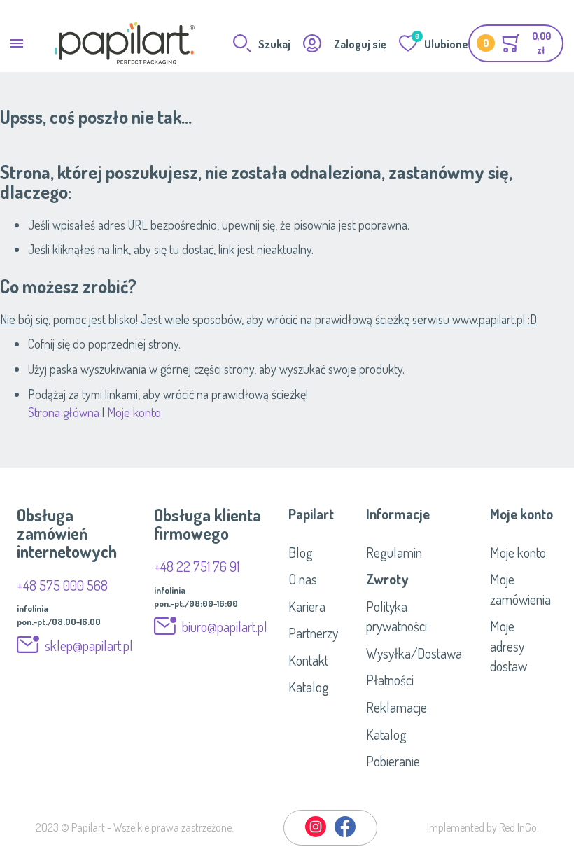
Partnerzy (313, 633)
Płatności (390, 680)
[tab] (316, 513)
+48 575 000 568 (62, 585)
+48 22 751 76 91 (196, 566)
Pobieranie (393, 761)
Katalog (308, 687)
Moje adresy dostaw (508, 646)
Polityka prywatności (396, 616)
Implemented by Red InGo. (483, 827)
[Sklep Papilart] (125, 43)
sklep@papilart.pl (89, 645)
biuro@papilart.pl (224, 626)
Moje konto (134, 412)
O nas (302, 579)
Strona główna (63, 412)
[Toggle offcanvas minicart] (516, 43)
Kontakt (308, 660)
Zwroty (387, 579)
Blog (300, 552)
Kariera (307, 606)
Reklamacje (396, 707)
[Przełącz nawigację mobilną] (17, 43)
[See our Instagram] (316, 834)
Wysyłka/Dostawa (414, 653)
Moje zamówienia (520, 589)
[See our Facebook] (345, 834)
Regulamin (394, 552)
